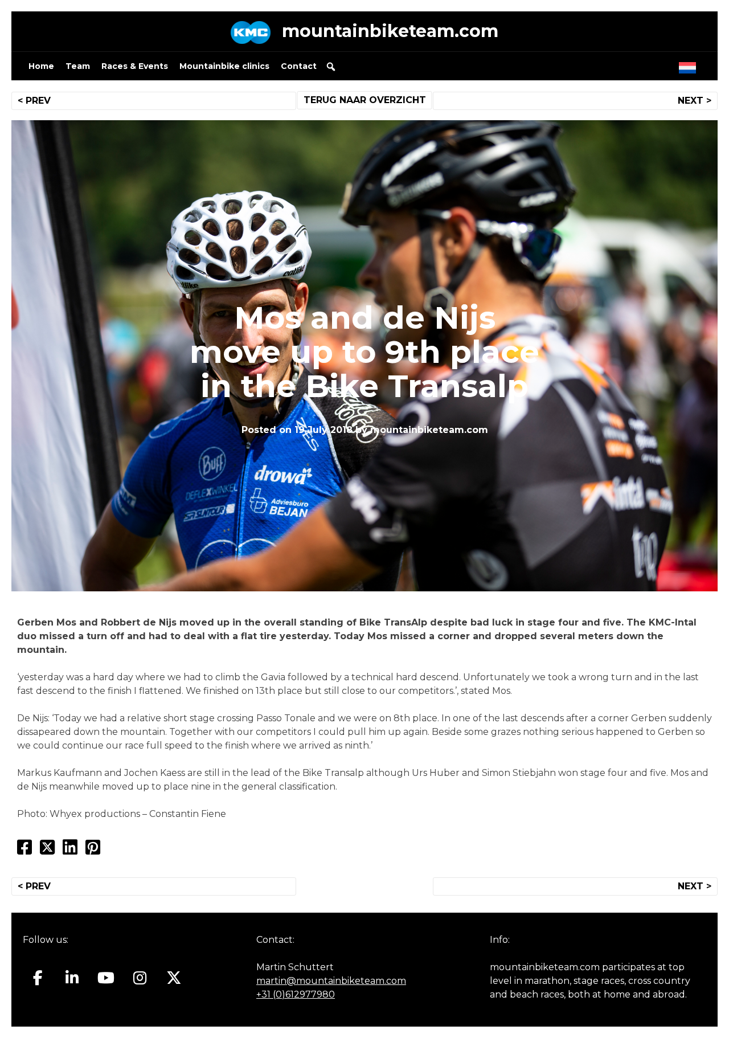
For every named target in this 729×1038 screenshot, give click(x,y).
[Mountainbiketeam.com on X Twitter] (174, 978)
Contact (299, 66)
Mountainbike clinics (224, 66)
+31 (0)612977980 (295, 994)
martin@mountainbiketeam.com (331, 980)
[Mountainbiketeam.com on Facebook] (38, 978)
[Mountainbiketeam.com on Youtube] (106, 978)
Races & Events (134, 66)
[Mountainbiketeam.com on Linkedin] (72, 978)
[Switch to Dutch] (689, 64)
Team (77, 66)
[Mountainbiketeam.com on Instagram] (140, 978)
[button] (330, 66)
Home (41, 66)
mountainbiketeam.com (390, 31)
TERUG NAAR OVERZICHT (365, 100)
